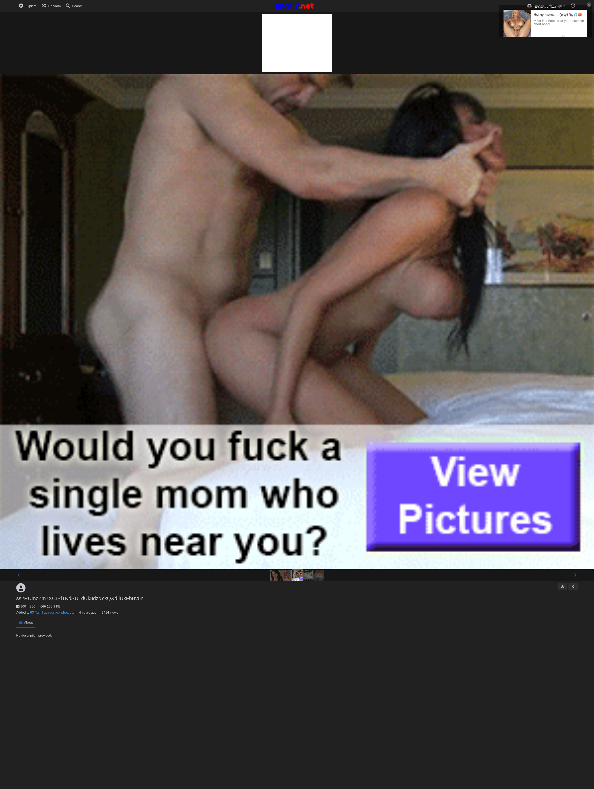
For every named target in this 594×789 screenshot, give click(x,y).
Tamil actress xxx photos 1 (54, 612)
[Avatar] (21, 587)
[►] (575, 575)
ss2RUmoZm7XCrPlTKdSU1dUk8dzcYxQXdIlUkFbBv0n (79, 598)
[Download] (562, 586)
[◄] (18, 575)
